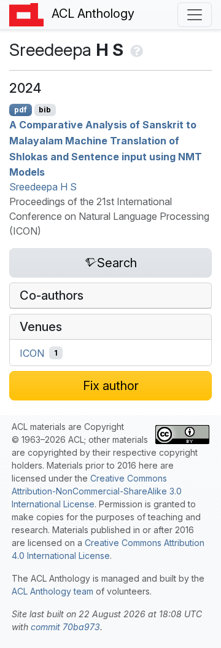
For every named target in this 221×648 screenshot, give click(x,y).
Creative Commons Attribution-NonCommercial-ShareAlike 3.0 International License (97, 491)
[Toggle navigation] (194, 14)
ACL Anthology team (52, 591)
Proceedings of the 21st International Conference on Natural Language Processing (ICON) (109, 216)
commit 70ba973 (65, 627)
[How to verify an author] (135, 49)
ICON (32, 353)
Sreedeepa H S (43, 187)
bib (45, 109)
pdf (20, 109)
